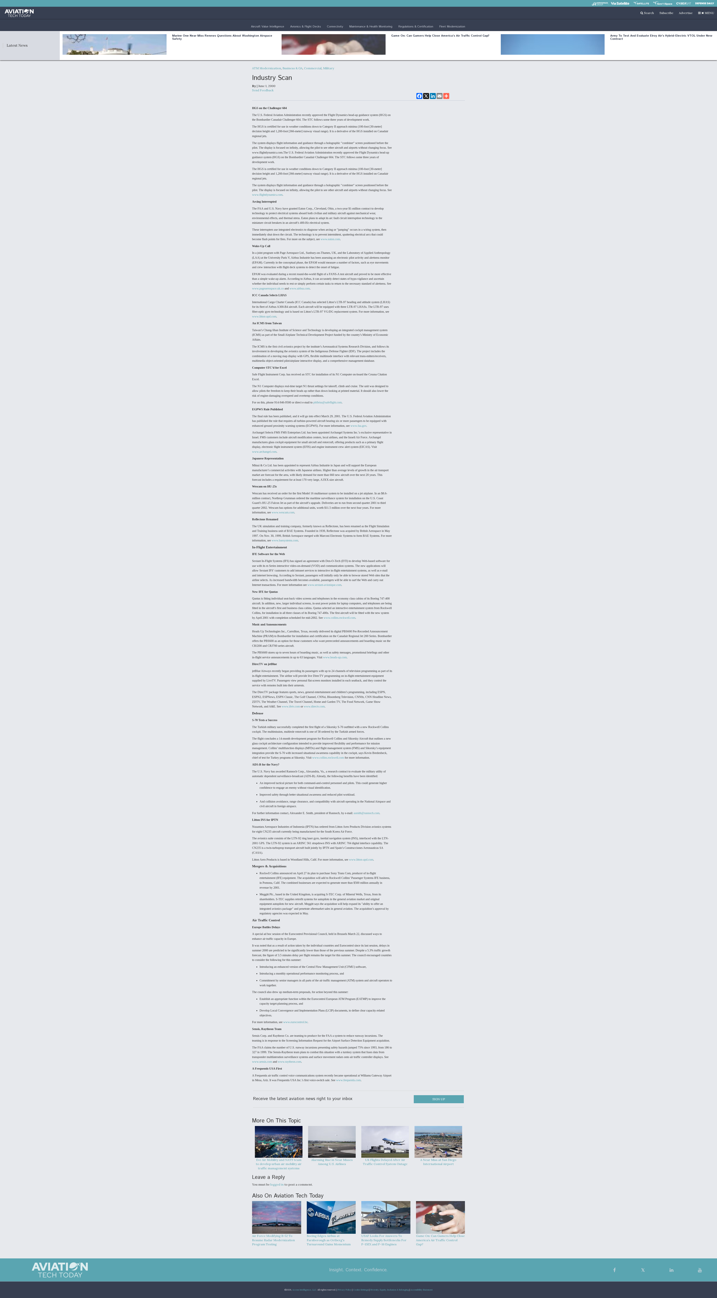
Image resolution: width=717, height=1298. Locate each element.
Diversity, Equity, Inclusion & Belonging (389, 1289)
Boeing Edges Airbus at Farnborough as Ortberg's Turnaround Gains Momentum (329, 1240)
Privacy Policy (344, 1289)
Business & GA (292, 68)
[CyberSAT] (683, 3)
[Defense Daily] (704, 3)
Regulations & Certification (415, 26)
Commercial (313, 68)
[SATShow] (641, 3)
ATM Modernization (266, 68)
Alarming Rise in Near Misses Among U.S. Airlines (332, 1162)
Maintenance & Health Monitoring (370, 26)
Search (648, 13)
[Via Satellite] (620, 3)
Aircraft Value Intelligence (267, 26)
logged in (277, 1184)
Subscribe (666, 13)
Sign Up (438, 1099)
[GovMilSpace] (662, 3)
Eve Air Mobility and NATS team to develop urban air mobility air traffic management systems (279, 1164)
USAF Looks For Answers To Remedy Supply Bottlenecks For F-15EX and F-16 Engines (383, 1240)
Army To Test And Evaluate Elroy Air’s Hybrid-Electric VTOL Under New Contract (661, 37)
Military (328, 68)
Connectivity (335, 26)
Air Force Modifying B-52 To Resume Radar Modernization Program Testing (273, 1240)
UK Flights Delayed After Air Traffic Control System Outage (385, 1162)
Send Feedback (263, 90)
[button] (706, 13)
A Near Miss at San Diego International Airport (438, 1162)
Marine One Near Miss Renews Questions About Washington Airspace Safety (222, 37)
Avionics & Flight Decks (305, 26)
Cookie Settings (360, 1289)
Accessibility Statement (422, 1289)
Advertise (686, 13)
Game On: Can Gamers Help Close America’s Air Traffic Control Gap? (440, 36)
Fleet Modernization (452, 26)
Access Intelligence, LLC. (304, 1289)
